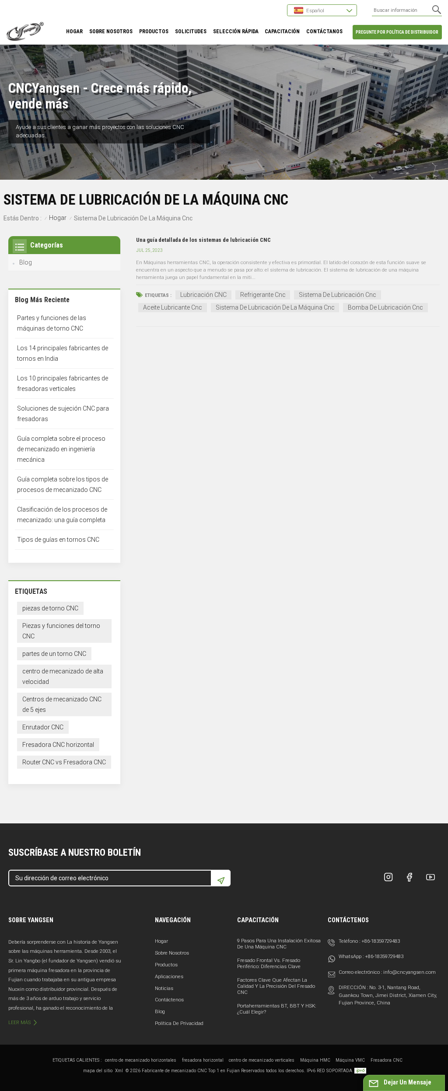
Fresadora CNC (386, 1060)
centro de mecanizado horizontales (140, 1060)
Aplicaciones (169, 976)
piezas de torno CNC (50, 608)
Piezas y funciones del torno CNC (61, 631)
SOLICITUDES (190, 31)
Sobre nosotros (172, 953)
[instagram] (388, 877)
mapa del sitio (97, 1070)
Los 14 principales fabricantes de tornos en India (62, 353)
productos (153, 31)
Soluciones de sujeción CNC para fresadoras (63, 413)
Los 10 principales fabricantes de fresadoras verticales (62, 383)
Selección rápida (236, 31)
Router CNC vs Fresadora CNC (64, 762)
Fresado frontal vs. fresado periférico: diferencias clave (269, 963)
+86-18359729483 (380, 941)
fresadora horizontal (203, 1060)
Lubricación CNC (203, 294)
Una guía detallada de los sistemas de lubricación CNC (203, 240)
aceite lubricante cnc (172, 307)
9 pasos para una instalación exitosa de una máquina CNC (279, 944)
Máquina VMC (350, 1060)
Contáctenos (169, 1000)
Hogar (74, 31)
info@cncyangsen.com (409, 972)
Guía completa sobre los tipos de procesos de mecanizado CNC (62, 484)
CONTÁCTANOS (324, 31)
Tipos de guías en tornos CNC (58, 539)
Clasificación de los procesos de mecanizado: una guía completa (62, 514)
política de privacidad (179, 1023)
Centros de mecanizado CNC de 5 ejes (62, 704)
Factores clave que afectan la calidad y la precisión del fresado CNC (276, 986)
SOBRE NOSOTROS (111, 31)
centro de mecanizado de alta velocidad (62, 676)
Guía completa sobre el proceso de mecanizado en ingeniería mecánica (61, 449)
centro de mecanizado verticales (261, 1060)
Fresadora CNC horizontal (58, 744)
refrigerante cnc (263, 294)
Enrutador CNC (42, 727)
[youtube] (430, 877)
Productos (166, 965)
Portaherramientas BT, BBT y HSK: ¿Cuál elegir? (276, 1009)
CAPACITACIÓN (282, 31)
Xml (119, 1070)
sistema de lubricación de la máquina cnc (275, 307)
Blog (25, 262)
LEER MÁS (19, 1022)
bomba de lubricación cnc (385, 307)
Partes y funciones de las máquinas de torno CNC (51, 323)
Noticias (164, 988)
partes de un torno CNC (54, 653)
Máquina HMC (315, 1060)
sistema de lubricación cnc (337, 294)
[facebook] (409, 877)
